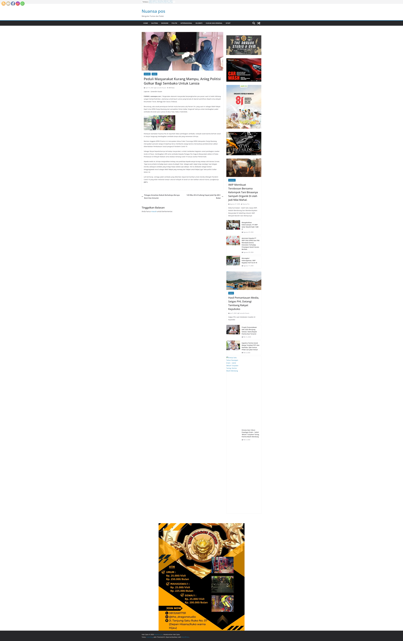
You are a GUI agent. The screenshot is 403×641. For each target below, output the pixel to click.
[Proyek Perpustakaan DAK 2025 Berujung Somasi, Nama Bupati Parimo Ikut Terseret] (233, 332)
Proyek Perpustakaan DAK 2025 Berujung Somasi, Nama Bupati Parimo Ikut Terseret (249, 330)
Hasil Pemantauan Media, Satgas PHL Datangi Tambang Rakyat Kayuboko (243, 303)
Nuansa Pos (246, 204)
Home (145, 23)
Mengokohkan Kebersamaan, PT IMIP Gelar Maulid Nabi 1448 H (250, 225)
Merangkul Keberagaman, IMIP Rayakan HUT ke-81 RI (249, 260)
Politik (174, 23)
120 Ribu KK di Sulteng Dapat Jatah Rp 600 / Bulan (203, 196)
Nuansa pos (153, 11)
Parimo (154, 74)
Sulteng (154, 23)
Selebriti (199, 23)
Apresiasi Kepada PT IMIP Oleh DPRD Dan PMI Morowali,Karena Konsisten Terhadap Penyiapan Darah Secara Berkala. (250, 243)
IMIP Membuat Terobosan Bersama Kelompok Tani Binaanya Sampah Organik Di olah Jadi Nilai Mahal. (243, 192)
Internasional (186, 23)
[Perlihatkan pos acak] (258, 23)
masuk (153, 211)
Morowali (232, 180)
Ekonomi (164, 23)
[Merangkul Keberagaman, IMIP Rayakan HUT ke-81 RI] (233, 262)
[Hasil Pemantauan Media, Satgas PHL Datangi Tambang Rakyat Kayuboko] (243, 281)
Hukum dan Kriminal (214, 23)
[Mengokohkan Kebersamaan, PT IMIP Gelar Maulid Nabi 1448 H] (233, 227)
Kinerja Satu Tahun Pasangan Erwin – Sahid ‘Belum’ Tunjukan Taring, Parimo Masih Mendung (250, 433)
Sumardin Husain (161, 88)
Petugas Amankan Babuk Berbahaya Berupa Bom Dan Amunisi (162, 196)
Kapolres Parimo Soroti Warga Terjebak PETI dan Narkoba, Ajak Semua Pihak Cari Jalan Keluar (250, 346)
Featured (147, 74)
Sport (228, 23)
